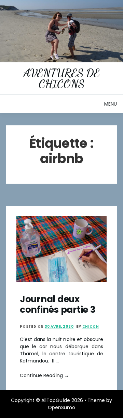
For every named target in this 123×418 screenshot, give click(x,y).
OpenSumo (61, 407)
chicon (90, 326)
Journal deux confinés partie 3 (58, 304)
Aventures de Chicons (61, 78)
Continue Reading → (44, 375)
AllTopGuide (55, 400)
